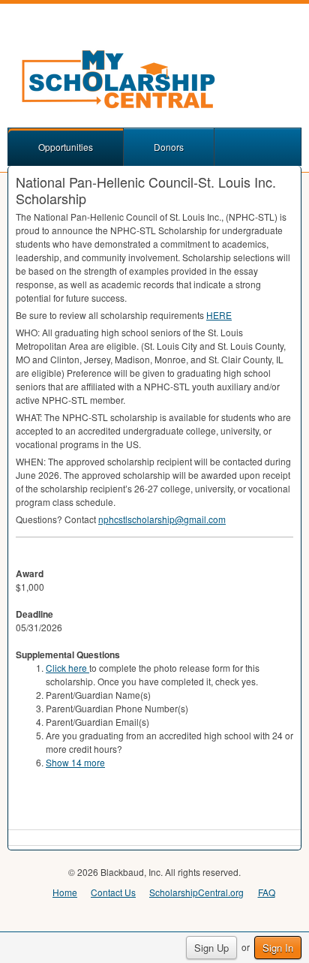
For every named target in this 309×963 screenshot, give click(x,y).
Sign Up (211, 947)
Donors (169, 146)
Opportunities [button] (65, 146)
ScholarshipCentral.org (196, 892)
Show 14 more (75, 762)
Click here (67, 667)
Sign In (277, 947)
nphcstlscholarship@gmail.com (162, 519)
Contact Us (113, 892)
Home (64, 892)
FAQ (266, 892)
